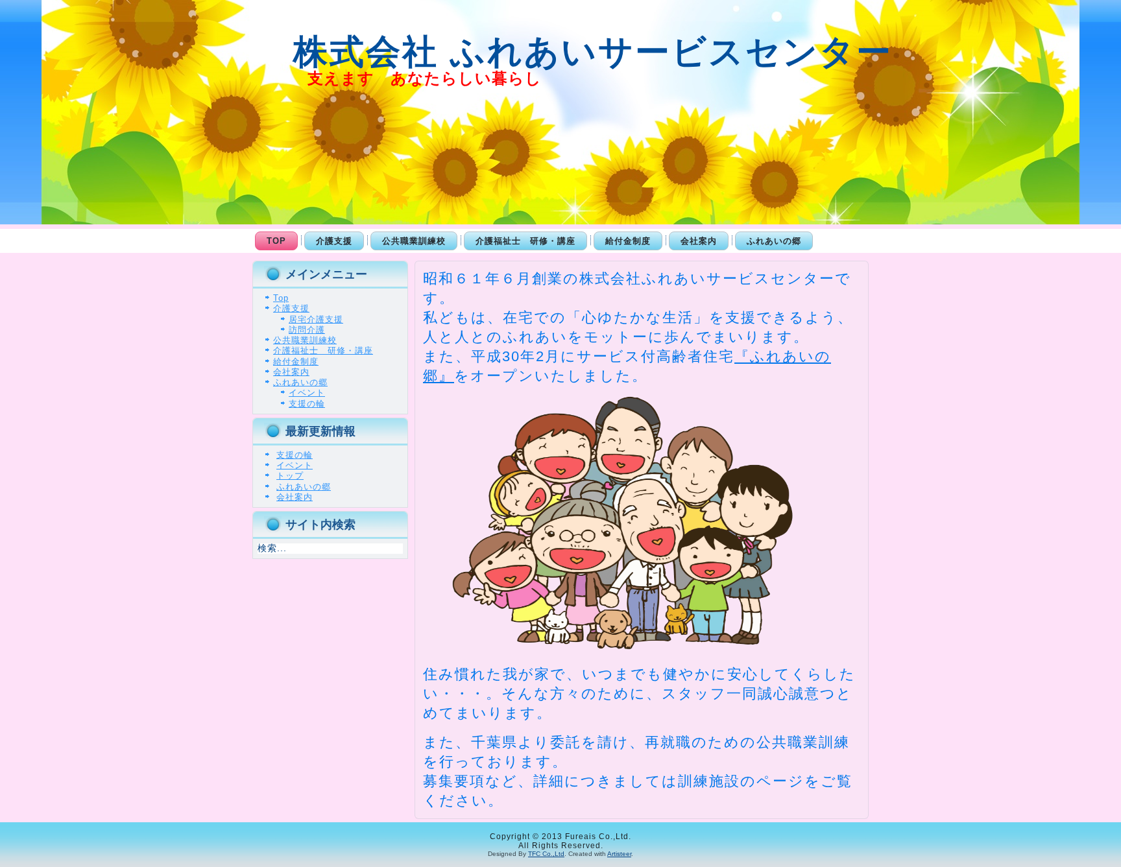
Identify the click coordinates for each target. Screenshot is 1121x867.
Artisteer (619, 853)
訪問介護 (307, 330)
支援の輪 (307, 404)
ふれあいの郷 (774, 241)
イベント (307, 393)
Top (276, 241)
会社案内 (699, 241)
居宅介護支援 (316, 319)
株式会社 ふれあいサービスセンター (569, 51)
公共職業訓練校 (414, 241)
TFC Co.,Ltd (546, 853)
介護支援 (334, 241)
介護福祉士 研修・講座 (525, 241)
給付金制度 (628, 241)
